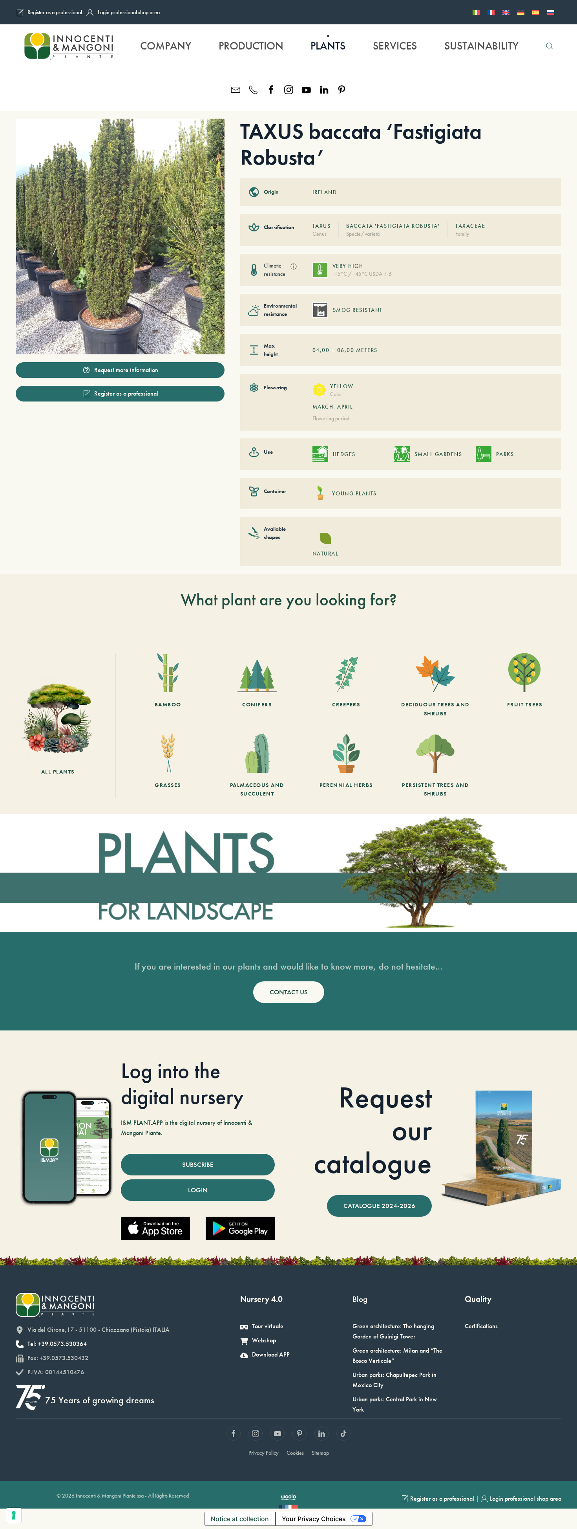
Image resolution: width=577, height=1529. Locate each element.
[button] (549, 46)
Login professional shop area (129, 12)
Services (395, 46)
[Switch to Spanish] (535, 12)
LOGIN (198, 1190)
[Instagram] (289, 89)
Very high (347, 266)
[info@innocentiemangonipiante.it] (236, 89)
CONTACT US (289, 992)
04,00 (321, 350)
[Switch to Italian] (476, 12)
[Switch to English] (505, 12)
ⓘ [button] (293, 266)
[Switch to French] (491, 12)
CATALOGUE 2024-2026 (379, 1205)
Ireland (324, 192)
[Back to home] (68, 46)
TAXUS (321, 225)
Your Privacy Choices (314, 1519)
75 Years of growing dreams (99, 1400)
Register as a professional (54, 12)
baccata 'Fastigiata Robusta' (393, 225)
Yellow (342, 386)
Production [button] (251, 46)
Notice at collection (240, 1519)
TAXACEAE (470, 225)
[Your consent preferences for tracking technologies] (13, 1515)
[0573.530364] (253, 89)
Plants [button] (327, 46)
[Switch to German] (520, 12)
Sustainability (481, 46)
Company (165, 46)
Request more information (126, 370)
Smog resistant (358, 310)
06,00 (345, 350)
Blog (359, 1299)
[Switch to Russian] (550, 12)
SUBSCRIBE (198, 1164)
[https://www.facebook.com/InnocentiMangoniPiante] (271, 89)
